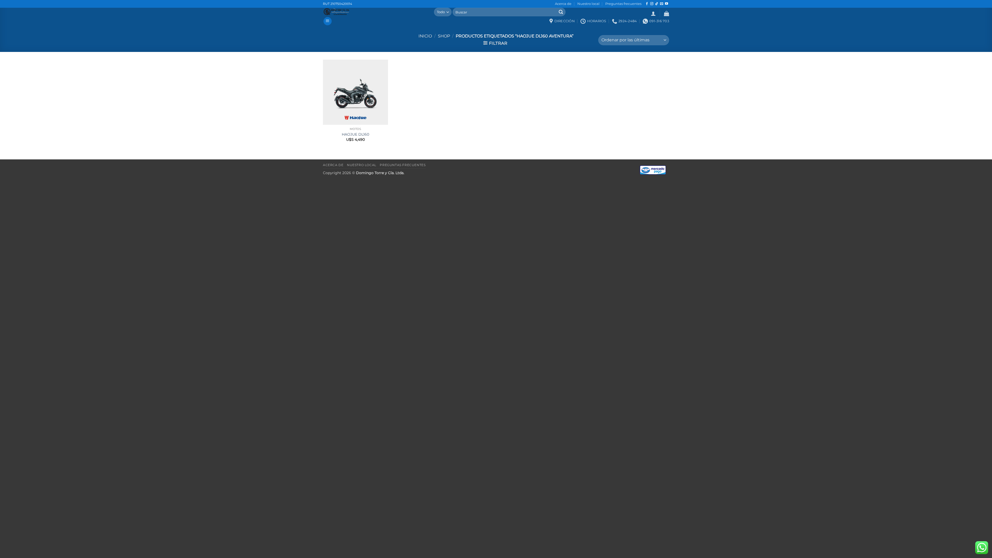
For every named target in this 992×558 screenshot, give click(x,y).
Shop (444, 36)
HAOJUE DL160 (355, 134)
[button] (653, 13)
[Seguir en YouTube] (666, 4)
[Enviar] (560, 12)
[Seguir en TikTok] (656, 4)
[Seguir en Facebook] (646, 4)
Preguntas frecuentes (623, 4)
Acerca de (563, 4)
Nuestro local (588, 4)
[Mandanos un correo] (661, 4)
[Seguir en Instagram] (651, 4)
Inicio (425, 36)
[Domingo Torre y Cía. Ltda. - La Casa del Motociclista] (374, 12)
